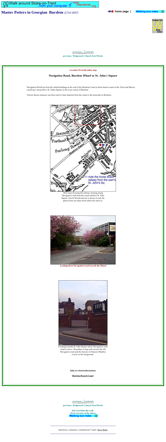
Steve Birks (102, 430)
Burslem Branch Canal (82, 376)
